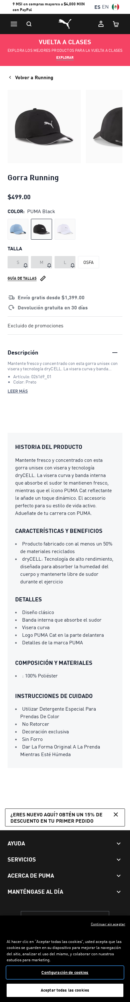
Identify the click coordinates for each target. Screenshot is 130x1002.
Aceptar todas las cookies (65, 990)
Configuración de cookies (64, 972)
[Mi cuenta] (101, 24)
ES (97, 7)
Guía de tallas (22, 278)
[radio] (18, 229)
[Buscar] (29, 24)
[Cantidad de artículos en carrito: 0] (116, 24)
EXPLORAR (65, 57)
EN (105, 7)
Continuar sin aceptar (108, 924)
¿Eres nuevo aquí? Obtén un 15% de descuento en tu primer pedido (56, 817)
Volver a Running (34, 77)
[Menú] (14, 24)
